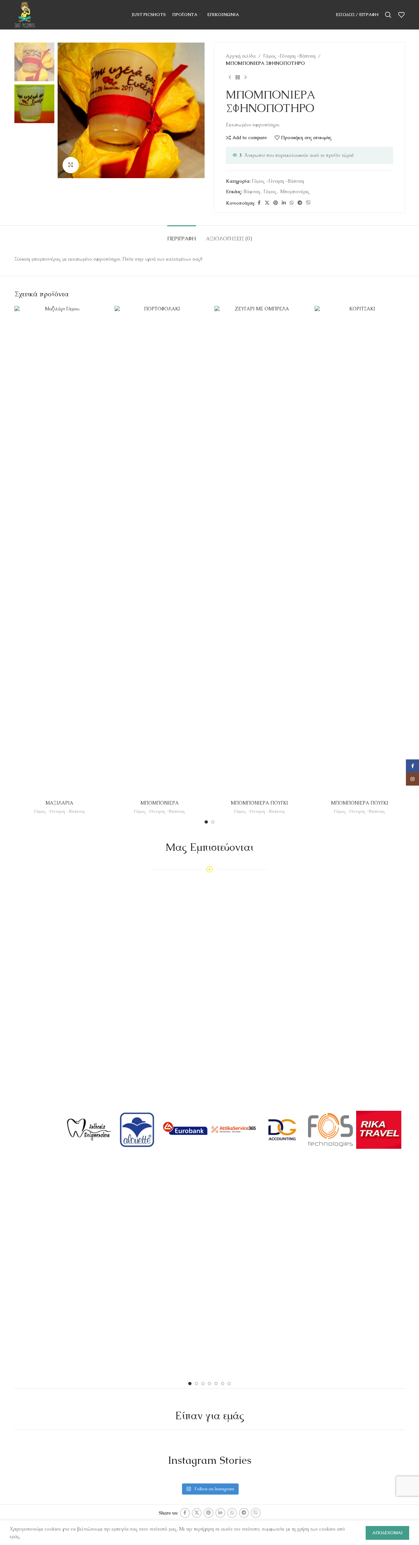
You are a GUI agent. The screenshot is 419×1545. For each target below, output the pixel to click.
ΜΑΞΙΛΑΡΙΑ (59, 803)
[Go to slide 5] (216, 1383)
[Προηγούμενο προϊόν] (230, 78)
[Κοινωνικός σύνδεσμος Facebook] (259, 202)
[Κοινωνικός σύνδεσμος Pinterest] (275, 202)
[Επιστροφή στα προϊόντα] (238, 78)
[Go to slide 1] (206, 822)
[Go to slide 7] (229, 1383)
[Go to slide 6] (222, 1383)
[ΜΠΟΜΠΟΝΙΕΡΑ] (160, 551)
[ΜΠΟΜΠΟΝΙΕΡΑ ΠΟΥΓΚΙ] (259, 551)
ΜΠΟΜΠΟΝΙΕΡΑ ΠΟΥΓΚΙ (259, 803)
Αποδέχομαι (387, 1533)
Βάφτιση (252, 192)
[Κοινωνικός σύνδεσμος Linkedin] (284, 202)
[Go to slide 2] (212, 822)
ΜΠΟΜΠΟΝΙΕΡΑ (159, 803)
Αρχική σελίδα (241, 56)
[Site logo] (24, 14)
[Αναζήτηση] (388, 14)
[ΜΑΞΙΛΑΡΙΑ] (59, 551)
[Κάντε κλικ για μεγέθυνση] (71, 165)
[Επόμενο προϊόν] (245, 78)
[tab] (181, 235)
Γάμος (270, 192)
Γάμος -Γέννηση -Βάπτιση (289, 56)
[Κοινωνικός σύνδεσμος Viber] (308, 202)
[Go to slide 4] (209, 1383)
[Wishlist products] (401, 14)
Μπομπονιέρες (295, 192)
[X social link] (267, 202)
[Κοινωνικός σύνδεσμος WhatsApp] (292, 202)
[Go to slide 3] (203, 1383)
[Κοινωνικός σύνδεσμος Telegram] (300, 202)
